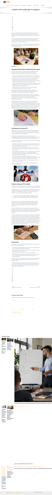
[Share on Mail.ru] (12, 26)
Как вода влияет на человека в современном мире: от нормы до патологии (10, 346)
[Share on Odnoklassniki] (12, 21)
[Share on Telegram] (12, 17)
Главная (8, 5)
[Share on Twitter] (12, 20)
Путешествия (29, 5)
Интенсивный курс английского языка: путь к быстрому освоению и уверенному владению (4, 482)
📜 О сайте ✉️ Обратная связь (16, 492)
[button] (48, 1)
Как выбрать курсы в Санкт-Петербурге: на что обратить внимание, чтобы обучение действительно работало (10, 415)
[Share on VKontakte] (12, 18)
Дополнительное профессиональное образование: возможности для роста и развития (32, 403)
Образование (27, 11)
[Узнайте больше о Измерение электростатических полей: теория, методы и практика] (10, 468)
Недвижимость (23, 5)
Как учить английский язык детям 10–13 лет (23, 463)
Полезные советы (36, 5)
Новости (12, 5)
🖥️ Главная (9, 492)
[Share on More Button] (12, 29)
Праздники (42, 5)
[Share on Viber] (12, 24)
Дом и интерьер (17, 5)
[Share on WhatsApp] (12, 23)
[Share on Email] (12, 27)
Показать (17, 66)
